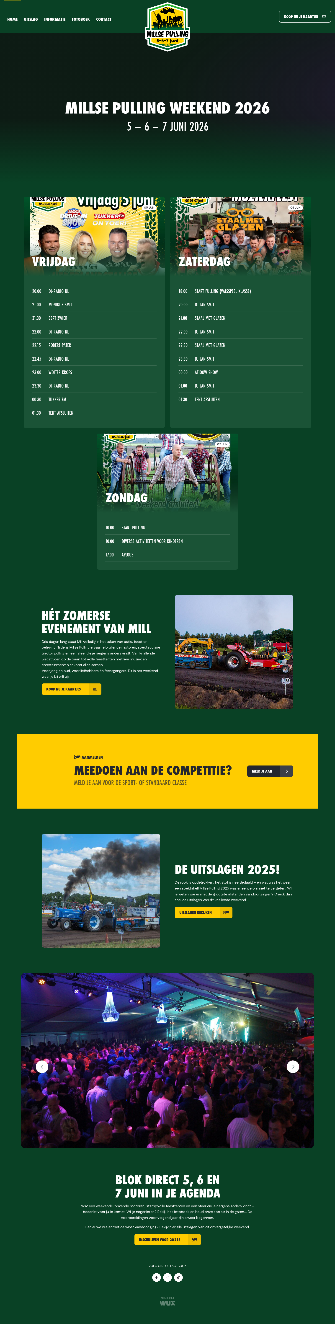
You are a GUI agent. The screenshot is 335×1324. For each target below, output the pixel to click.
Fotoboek (81, 19)
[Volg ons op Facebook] (156, 1277)
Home (12, 19)
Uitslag (31, 19)
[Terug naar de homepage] (167, 27)
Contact (103, 19)
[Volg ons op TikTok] (178, 1277)
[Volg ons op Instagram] (167, 1277)
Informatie (54, 19)
